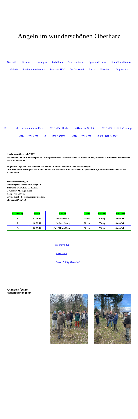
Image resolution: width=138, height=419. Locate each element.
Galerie (14, 69)
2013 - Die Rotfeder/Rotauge (117, 128)
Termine (26, 62)
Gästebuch (105, 69)
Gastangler (41, 62)
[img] (69, 12)
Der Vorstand (77, 69)
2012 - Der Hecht (28, 135)
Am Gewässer (75, 62)
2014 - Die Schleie (85, 128)
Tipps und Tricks (97, 62)
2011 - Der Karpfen (54, 135)
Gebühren (57, 62)
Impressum (122, 69)
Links (92, 69)
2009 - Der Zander (107, 135)
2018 (6, 128)
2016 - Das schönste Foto (29, 128)
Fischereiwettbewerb (34, 69)
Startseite (12, 62)
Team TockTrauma (121, 62)
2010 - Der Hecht (81, 135)
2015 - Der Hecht (59, 128)
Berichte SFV (57, 69)
